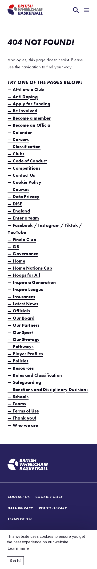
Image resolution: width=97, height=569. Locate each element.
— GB (13, 247)
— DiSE (15, 204)
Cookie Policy (49, 496)
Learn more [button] (18, 548)
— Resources (21, 368)
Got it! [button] (15, 560)
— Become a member (29, 118)
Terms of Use (20, 519)
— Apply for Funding (29, 104)
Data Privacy (20, 508)
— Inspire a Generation (32, 282)
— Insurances (21, 297)
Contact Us (18, 496)
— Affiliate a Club (26, 89)
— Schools (18, 397)
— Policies (18, 361)
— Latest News (23, 304)
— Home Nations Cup (30, 268)
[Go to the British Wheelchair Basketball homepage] (25, 10)
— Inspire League (25, 289)
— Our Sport (20, 332)
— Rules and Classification (35, 375)
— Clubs (16, 154)
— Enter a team (23, 218)
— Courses (18, 189)
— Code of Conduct (27, 161)
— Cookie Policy (24, 182)
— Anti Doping (23, 97)
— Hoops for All (24, 275)
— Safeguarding (24, 382)
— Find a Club (22, 240)
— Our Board (21, 318)
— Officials (19, 311)
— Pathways (20, 346)
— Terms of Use (23, 411)
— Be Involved (22, 111)
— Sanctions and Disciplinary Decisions (48, 389)
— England (19, 211)
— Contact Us (21, 175)
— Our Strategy (24, 339)
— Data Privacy (23, 197)
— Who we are (23, 425)
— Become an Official (30, 125)
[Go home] (28, 465)
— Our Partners (23, 325)
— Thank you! (22, 418)
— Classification (24, 146)
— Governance (23, 254)
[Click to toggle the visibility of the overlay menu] (85, 10)
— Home (16, 261)
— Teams (17, 404)
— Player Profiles (25, 354)
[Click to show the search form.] (75, 10)
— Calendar (20, 132)
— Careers (18, 139)
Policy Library (53, 508)
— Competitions (24, 168)
